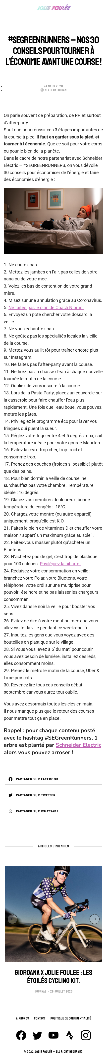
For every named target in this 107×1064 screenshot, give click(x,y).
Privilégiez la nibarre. (60, 563)
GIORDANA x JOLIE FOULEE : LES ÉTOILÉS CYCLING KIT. (53, 977)
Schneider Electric (78, 745)
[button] (53, 779)
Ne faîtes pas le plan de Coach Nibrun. (46, 307)
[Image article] (53, 914)
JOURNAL (41, 992)
